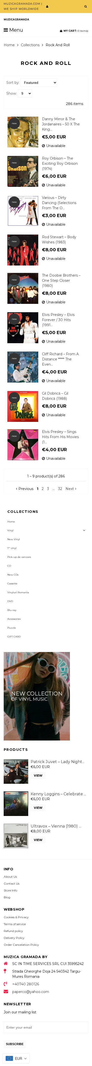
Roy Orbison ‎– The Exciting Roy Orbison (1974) (60, 163)
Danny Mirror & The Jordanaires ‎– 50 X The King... (61, 124)
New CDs (12, 574)
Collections (30, 45)
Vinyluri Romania (18, 592)
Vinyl (10, 530)
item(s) (76, 30)
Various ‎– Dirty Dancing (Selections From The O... (59, 202)
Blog (7, 897)
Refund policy (13, 931)
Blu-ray (11, 610)
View (38, 775)
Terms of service (15, 924)
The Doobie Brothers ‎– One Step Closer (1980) (61, 280)
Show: (11, 93)
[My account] (47, 6)
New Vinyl (13, 539)
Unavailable (56, 146)
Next (70, 489)
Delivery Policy (14, 938)
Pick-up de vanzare (19, 557)
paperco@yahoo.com (30, 992)
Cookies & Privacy (16, 917)
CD (9, 565)
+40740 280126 (25, 984)
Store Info (10, 890)
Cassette (12, 583)
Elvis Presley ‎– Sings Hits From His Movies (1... (60, 436)
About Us (10, 876)
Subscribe (15, 1044)
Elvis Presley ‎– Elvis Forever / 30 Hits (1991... (58, 319)
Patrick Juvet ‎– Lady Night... (57, 761)
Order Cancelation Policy (21, 945)
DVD (10, 601)
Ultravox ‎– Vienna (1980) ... (56, 826)
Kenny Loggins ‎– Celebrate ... (58, 794)
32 (60, 489)
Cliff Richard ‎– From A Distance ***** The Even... (60, 359)
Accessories (14, 619)
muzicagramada (16, 19)
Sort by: (12, 82)
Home (9, 45)
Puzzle (11, 627)
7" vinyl (11, 548)
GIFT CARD (14, 636)
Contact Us (11, 883)
